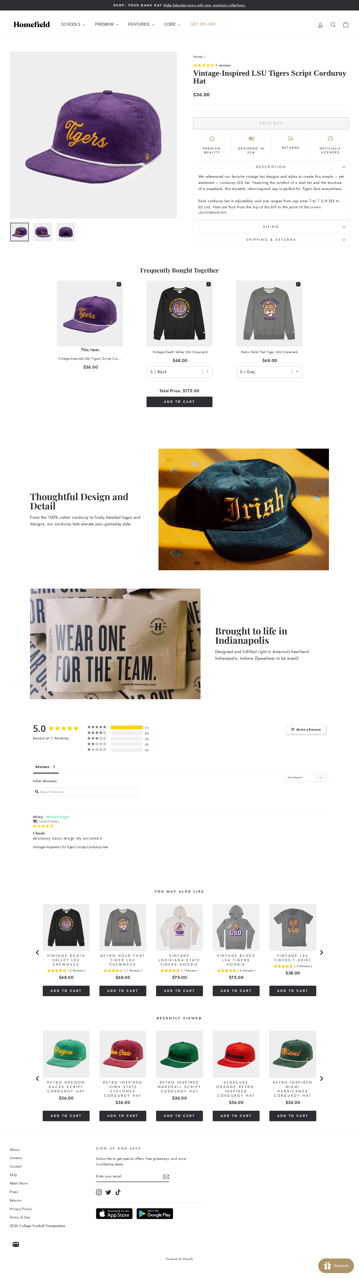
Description (271, 166)
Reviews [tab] (42, 766)
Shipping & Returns (271, 239)
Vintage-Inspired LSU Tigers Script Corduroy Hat (70, 847)
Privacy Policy (21, 1208)
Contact (16, 1166)
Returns (15, 1200)
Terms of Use (20, 1217)
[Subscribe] (166, 1176)
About (14, 1149)
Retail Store (18, 1183)
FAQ (13, 1174)
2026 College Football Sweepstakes (37, 1225)
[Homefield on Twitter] (108, 1192)
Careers (16, 1157)
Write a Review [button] (308, 729)
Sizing (271, 226)
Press (14, 1191)
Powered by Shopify (179, 1259)
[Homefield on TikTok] (118, 1192)
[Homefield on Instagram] (99, 1192)
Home (197, 56)
